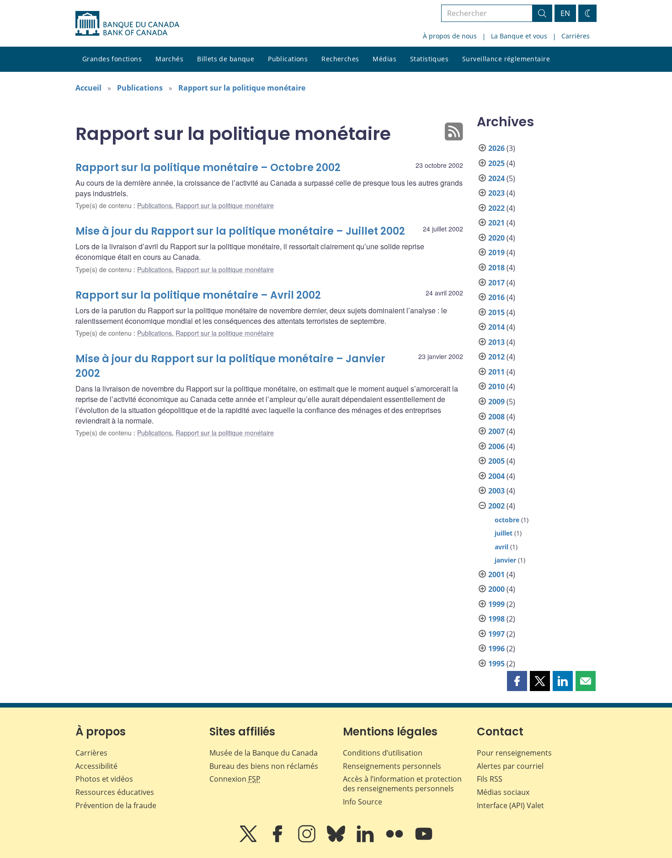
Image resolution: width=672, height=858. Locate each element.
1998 (496, 619)
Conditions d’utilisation (382, 753)
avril (501, 546)
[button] (517, 681)
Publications (288, 58)
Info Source (362, 802)
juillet (503, 533)
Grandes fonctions (112, 58)
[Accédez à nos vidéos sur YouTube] (423, 840)
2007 (496, 431)
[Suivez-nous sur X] (249, 840)
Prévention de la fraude (115, 805)
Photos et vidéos (104, 779)
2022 (496, 208)
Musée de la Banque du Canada (263, 753)
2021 (496, 223)
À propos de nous (450, 36)
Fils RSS (489, 779)
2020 (496, 238)
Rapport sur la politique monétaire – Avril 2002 (198, 295)
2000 (496, 589)
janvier (505, 560)
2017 (496, 283)
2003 (496, 491)
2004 (496, 476)
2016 (496, 297)
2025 (496, 163)
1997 (496, 634)
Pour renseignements (514, 753)
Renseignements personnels (392, 766)
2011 (496, 372)
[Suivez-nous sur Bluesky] (337, 840)
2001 (496, 574)
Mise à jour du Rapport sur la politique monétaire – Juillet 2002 (240, 231)
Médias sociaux (503, 792)
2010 (496, 386)
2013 (496, 342)
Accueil (88, 88)
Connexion (235, 779)
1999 (496, 604)
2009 (496, 402)
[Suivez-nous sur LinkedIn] (366, 840)
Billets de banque (225, 58)
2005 (496, 461)
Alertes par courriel (510, 766)
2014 (496, 327)
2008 (496, 417)
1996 (496, 649)
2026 (496, 148)
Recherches (340, 58)
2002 (496, 506)
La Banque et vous (519, 36)
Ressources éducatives (114, 792)
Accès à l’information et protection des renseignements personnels (402, 784)
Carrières (575, 36)
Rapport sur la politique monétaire (241, 88)
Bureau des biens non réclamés (263, 766)
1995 (496, 664)
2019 (496, 252)
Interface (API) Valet (510, 805)
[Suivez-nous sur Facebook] (278, 840)
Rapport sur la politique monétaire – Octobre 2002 (208, 168)
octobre (507, 519)
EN (565, 13)
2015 (496, 312)
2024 (496, 178)
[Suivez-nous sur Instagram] (307, 840)
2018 (496, 268)
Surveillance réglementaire (506, 58)
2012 (496, 357)
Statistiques (429, 58)
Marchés (169, 58)
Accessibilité (96, 766)
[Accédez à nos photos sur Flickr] (395, 840)
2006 (496, 446)
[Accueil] (127, 23)
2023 (496, 193)
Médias (384, 58)
